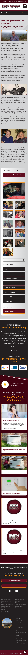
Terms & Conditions (13, 653)
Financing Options (9, 296)
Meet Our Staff (8, 301)
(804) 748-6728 (7, 1)
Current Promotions (9, 287)
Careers (6, 274)
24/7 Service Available (21, 1)
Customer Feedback (9, 292)
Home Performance (5, 606)
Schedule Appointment (14, 174)
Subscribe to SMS (19, 606)
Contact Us (14, 586)
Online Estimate (5, 611)
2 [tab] (14, 350)
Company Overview (10, 13)
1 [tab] (12, 350)
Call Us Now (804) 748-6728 (14, 575)
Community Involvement (10, 278)
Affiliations (7, 269)
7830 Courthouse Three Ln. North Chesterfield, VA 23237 (21, 632)
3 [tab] (16, 350)
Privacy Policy (4, 653)
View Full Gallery (8, 260)
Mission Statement (19, 599)
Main (2, 13)
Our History (18, 601)
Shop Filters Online (5, 613)
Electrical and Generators (7, 604)
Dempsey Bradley (21, 13)
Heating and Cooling (6, 599)
